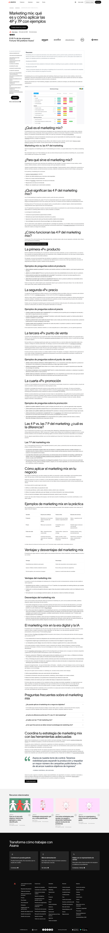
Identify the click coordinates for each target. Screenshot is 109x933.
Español (35, 929)
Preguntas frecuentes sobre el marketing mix (15, 88)
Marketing (51, 889)
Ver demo (44, 867)
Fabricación (51, 911)
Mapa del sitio (65, 914)
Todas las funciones (25, 891)
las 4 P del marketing (69, 134)
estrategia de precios (40, 294)
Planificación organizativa (41, 902)
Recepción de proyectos (40, 913)
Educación (51, 909)
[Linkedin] (45, 930)
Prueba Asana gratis (31, 781)
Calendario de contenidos (41, 889)
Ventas (50, 899)
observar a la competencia (65, 294)
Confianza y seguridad (81, 908)
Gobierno (51, 906)
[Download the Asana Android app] (83, 929)
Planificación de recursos (40, 909)
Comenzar (98, 2)
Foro (63, 897)
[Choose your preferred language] (75, 2)
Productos (22, 2)
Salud (50, 902)
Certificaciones (65, 894)
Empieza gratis (75, 776)
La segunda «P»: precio (13, 65)
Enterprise (23, 905)
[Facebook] (50, 930)
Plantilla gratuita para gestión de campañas (36, 244)
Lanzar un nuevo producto (32, 174)
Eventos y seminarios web (68, 902)
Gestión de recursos (25, 916)
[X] (43, 930)
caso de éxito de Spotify (78, 752)
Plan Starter (23, 900)
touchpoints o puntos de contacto (52, 338)
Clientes (78, 892)
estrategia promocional (69, 225)
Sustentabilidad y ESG (81, 917)
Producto (51, 897)
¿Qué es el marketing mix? (14, 53)
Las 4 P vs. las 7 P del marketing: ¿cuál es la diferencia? (15, 73)
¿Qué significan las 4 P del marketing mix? (14, 58)
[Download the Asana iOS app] (75, 929)
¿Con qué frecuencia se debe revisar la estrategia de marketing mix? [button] (49, 725)
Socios (63, 911)
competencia (58, 412)
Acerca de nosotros (80, 887)
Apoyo (37, 2)
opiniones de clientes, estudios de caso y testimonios (48, 456)
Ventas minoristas (53, 904)
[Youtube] (52, 930)
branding (33, 180)
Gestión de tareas (39, 916)
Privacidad (78, 910)
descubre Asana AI (73, 685)
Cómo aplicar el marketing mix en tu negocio (15, 76)
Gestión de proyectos (26, 913)
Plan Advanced (24, 902)
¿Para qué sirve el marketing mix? (15, 55)
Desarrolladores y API (67, 909)
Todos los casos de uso (40, 918)
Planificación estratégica (40, 911)
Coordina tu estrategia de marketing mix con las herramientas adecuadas (16, 92)
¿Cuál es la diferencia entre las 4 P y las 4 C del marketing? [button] (46, 715)
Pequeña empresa (53, 887)
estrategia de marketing (75, 343)
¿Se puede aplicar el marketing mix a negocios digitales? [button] (45, 704)
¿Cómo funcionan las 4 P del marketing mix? (14, 61)
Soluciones (30, 2)
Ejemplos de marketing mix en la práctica (15, 79)
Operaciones (51, 892)
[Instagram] (48, 930)
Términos (60, 929)
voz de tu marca (61, 389)
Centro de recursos (66, 899)
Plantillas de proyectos (67, 904)
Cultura (77, 899)
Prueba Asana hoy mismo (18, 27)
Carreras (78, 894)
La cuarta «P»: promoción (14, 70)
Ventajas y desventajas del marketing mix (14, 82)
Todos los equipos (53, 920)
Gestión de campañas (40, 887)
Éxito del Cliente (66, 906)
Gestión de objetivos (39, 896)
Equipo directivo (80, 889)
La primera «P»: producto (14, 63)
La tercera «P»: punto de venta (15, 68)
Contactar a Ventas (89, 2)
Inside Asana (79, 897)
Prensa (77, 902)
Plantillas (15, 97)
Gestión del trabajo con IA (27, 911)
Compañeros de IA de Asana (35, 651)
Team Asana (15, 32)
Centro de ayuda (66, 887)
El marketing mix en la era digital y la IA (15, 85)
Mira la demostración (14, 101)
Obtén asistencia (66, 889)
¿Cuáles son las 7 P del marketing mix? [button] (39, 720)
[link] (11, 8)
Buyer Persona (48, 607)
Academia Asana (66, 892)
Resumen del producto (26, 888)
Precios (43, 2)
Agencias (51, 918)
